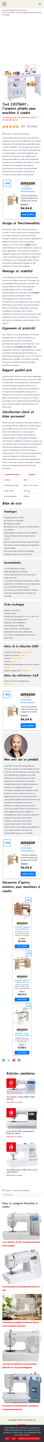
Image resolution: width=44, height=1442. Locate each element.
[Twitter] (9, 1060)
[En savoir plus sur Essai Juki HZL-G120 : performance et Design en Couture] (22, 1118)
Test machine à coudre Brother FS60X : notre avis (20, 1098)
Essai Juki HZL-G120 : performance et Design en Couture (20, 1132)
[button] (15, 134)
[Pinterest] (14, 1060)
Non (13, 1438)
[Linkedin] (19, 1060)
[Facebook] (3, 1060)
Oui (7, 1438)
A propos (22, 1424)
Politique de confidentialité (29, 1438)
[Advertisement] (22, 41)
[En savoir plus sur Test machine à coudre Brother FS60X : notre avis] (22, 1086)
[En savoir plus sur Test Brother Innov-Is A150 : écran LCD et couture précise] (22, 1155)
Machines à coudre (14, 1102)
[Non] (41, 1433)
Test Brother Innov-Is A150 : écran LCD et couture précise (21, 1171)
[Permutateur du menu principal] (39, 4)
